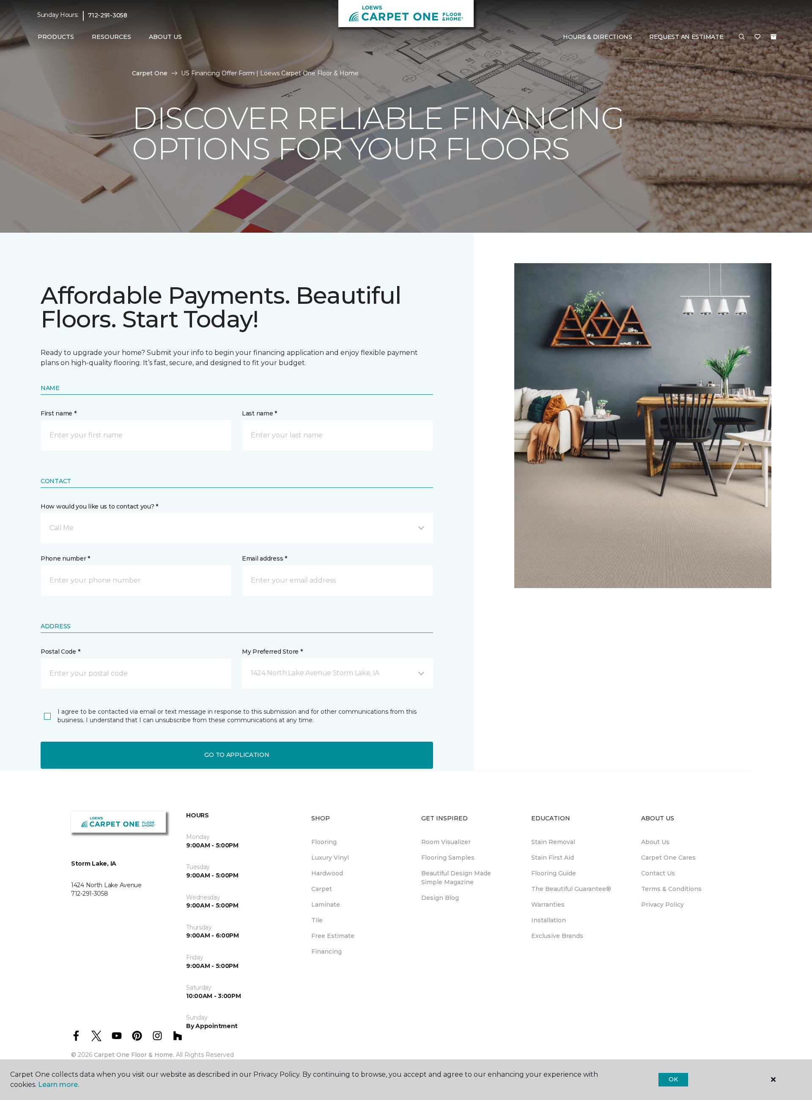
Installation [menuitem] (548, 920)
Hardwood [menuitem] (327, 873)
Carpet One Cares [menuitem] (668, 857)
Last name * (259, 413)
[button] (742, 37)
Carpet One (149, 73)
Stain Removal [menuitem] (553, 842)
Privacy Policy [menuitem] (662, 904)
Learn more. (58, 1085)
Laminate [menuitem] (325, 904)
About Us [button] (165, 37)
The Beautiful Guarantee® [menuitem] (571, 889)
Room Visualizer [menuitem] (446, 842)
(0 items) (773, 37)
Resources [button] (111, 37)
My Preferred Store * (272, 651)
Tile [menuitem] (317, 920)
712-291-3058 (107, 15)
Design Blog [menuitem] (440, 898)
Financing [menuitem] (326, 951)
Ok (673, 1079)
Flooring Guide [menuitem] (553, 873)
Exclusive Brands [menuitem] (557, 936)
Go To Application (236, 755)
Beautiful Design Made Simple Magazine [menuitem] (456, 877)
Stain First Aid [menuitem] (552, 857)
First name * (59, 413)
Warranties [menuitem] (548, 904)
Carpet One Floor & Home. (134, 1055)
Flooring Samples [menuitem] (448, 857)
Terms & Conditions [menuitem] (671, 889)
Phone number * (65, 558)
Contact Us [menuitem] (658, 873)
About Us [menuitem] (655, 842)
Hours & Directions (597, 37)
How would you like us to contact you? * (99, 506)
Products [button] (56, 37)
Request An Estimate (686, 37)
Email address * (264, 558)
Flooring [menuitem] (324, 842)
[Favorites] (757, 37)
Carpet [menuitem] (321, 889)
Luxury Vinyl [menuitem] (330, 857)
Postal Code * (60, 651)
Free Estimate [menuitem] (332, 936)
